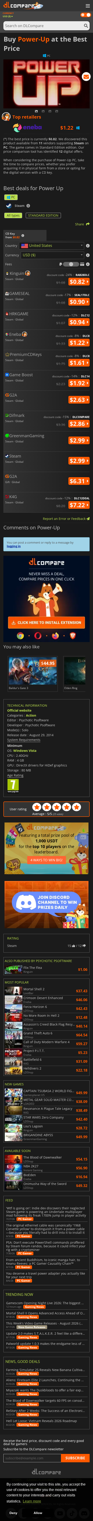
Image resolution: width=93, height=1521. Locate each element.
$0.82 (78, 281)
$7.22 (78, 505)
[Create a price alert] (86, 77)
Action (31, 715)
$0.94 (78, 322)
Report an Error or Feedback (64, 518)
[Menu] (87, 6)
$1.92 (78, 383)
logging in (14, 546)
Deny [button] (13, 1513)
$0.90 (78, 302)
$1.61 (78, 363)
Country (11, 245)
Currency (12, 255)
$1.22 (78, 342)
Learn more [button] (32, 1501)
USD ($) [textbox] (29, 254)
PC (13, 197)
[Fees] (71, 264)
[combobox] (51, 246)
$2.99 (78, 440)
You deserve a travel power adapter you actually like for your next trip (45, 1275)
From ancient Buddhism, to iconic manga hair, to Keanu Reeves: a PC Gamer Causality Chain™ (43, 1261)
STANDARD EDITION (43, 215)
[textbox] (37, 246)
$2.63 (78, 400)
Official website (19, 710)
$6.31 (78, 481)
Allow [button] (38, 1513)
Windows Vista (24, 750)
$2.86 (78, 424)
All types (13, 215)
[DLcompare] (46, 1471)
